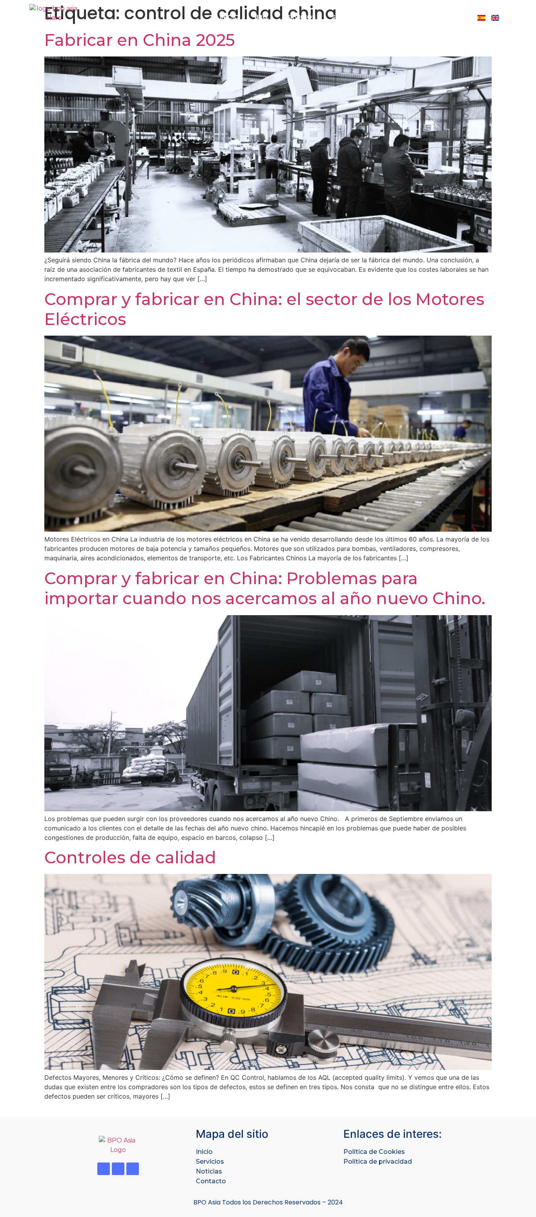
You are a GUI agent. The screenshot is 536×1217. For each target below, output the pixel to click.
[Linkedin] (118, 1169)
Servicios (299, 17)
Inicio (229, 17)
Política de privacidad (377, 1161)
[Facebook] (132, 1169)
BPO (261, 17)
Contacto (443, 17)
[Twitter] (103, 1169)
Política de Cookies (374, 1151)
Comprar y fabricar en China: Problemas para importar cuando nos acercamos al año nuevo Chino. (264, 588)
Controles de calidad (130, 857)
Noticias (394, 17)
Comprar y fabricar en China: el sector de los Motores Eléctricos (264, 309)
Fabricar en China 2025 (139, 40)
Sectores (348, 17)
